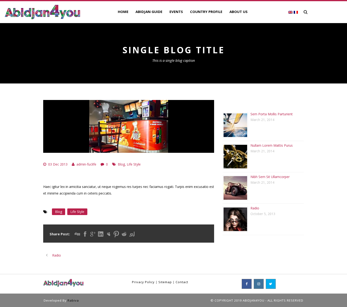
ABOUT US (238, 11)
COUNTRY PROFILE (206, 11)
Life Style (134, 164)
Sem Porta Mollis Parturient (271, 114)
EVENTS (176, 11)
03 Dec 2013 (58, 164)
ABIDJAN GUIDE (148, 11)
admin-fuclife (86, 164)
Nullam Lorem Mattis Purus (271, 145)
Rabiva (73, 300)
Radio (254, 208)
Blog (121, 164)
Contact (182, 282)
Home (123, 11)
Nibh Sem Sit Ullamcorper (270, 176)
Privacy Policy (143, 282)
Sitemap (165, 282)
